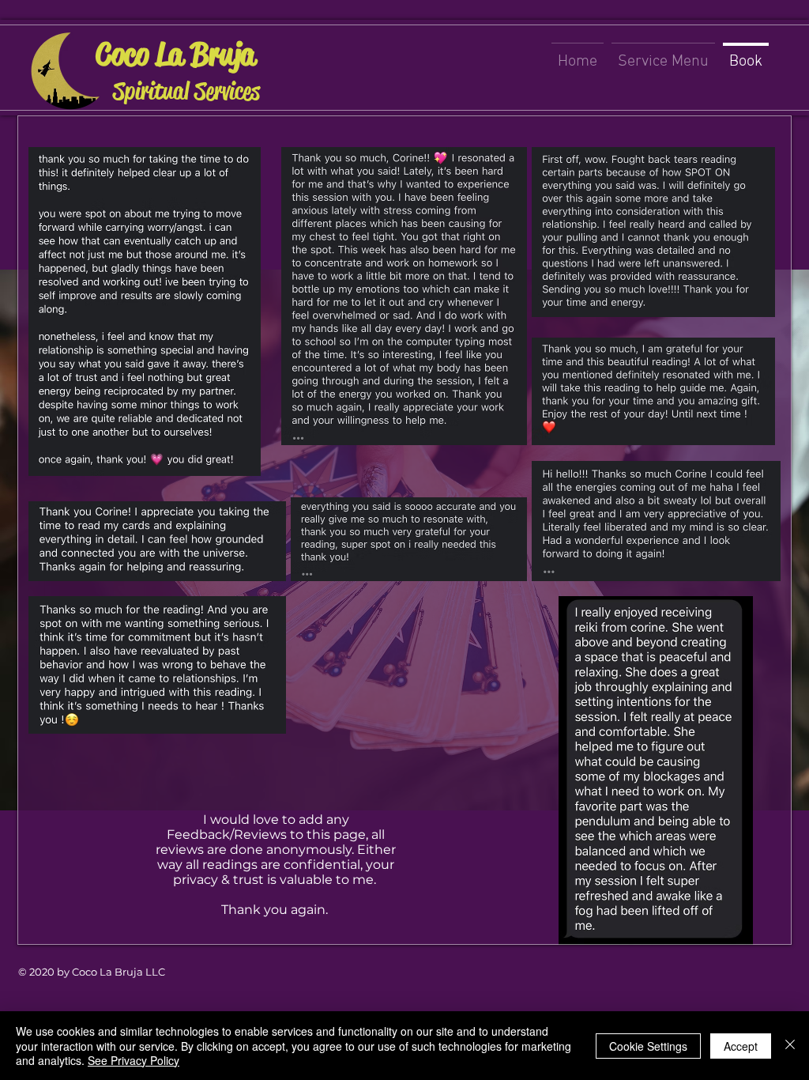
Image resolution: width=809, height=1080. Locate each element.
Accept (741, 1046)
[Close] (790, 1045)
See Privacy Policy (133, 1060)
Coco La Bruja (175, 54)
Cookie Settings (648, 1046)
